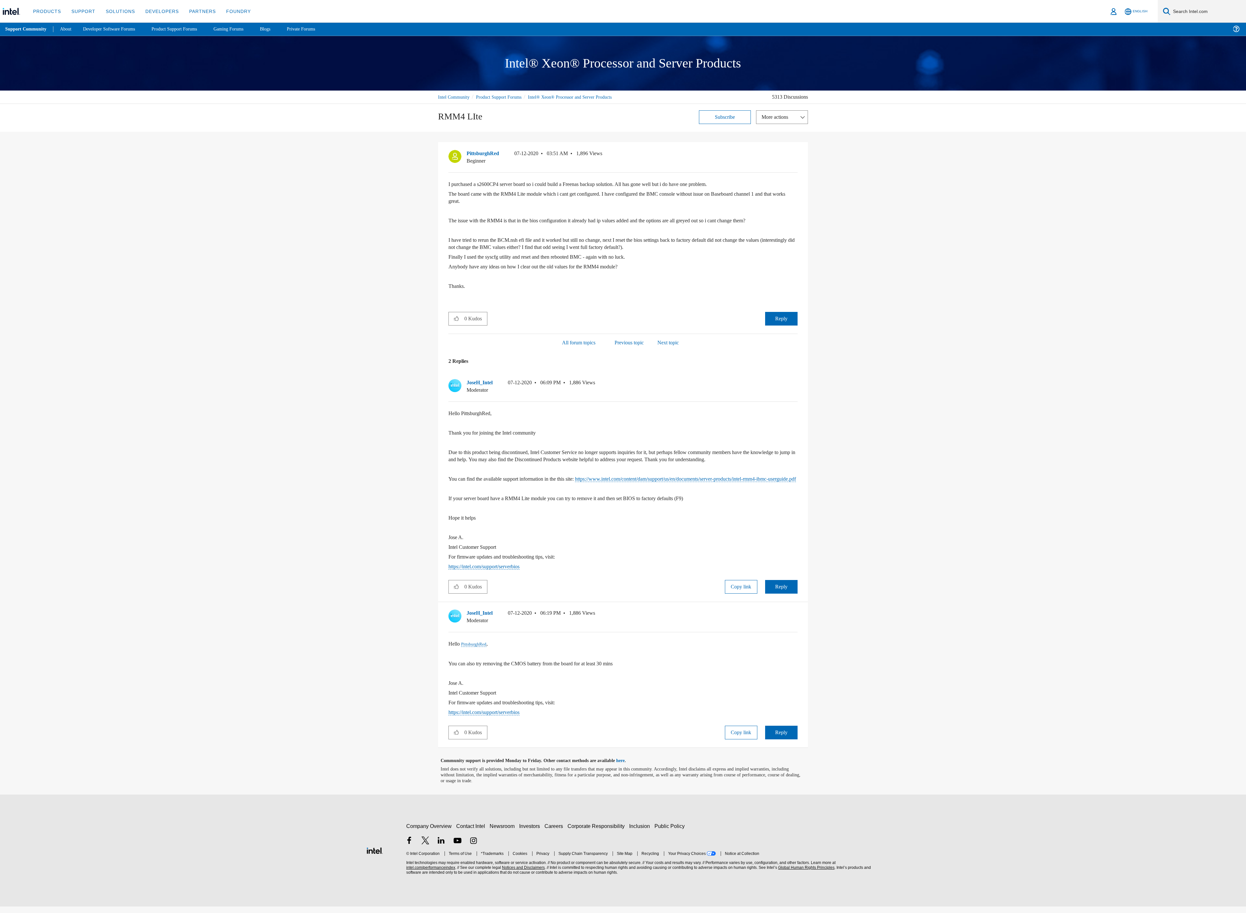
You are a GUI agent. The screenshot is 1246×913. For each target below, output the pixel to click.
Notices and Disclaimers (523, 874)
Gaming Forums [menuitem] (240, 29)
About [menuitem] (67, 29)
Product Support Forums (504, 96)
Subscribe (725, 116)
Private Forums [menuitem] (315, 29)
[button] (795, 154)
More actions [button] (776, 116)
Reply (781, 318)
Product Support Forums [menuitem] (183, 29)
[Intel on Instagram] (473, 848)
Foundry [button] (231, 11)
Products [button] (46, 11)
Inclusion (641, 832)
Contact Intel (471, 832)
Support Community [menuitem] (26, 29)
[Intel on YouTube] (457, 848)
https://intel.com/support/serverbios (490, 573)
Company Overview (429, 832)
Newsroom (503, 832)
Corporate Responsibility (597, 832)
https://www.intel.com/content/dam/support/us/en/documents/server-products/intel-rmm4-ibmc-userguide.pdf (619, 482)
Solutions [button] (117, 11)
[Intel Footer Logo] (375, 856)
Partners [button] (195, 11)
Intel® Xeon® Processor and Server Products (580, 96)
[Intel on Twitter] (425, 848)
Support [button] (81, 11)
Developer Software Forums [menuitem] (113, 29)
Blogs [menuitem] (278, 29)
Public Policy (670, 832)
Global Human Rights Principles (805, 874)
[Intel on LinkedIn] (441, 848)
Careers (555, 832)
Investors (531, 832)
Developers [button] (157, 11)
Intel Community (455, 96)
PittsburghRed (476, 651)
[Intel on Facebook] (409, 848)
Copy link (741, 593)
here (626, 767)
